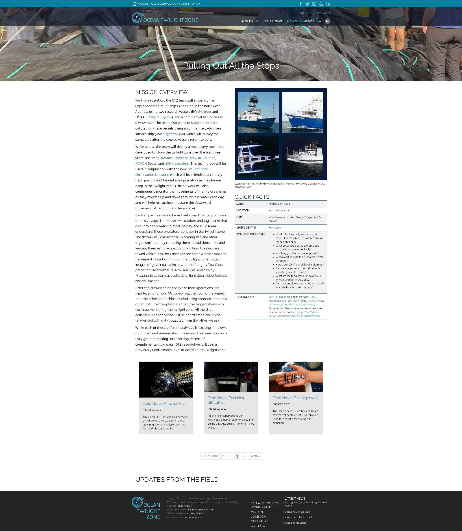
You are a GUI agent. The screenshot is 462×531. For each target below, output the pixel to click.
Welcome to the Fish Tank (299, 517)
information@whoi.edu (200, 509)
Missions (292, 20)
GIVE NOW (258, 526)
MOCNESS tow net (279, 296)
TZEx (192, 158)
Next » (255, 456)
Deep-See (181, 158)
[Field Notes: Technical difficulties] (231, 376)
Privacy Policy (184, 505)
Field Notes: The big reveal (295, 398)
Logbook (308, 20)
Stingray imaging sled (301, 304)
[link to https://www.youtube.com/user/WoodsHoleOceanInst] (321, 3)
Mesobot (166, 158)
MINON (141, 163)
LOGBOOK (258, 516)
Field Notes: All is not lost (164, 403)
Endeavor (204, 111)
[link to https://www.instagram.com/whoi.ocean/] (314, 3)
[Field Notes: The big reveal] (296, 376)
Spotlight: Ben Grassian (297, 511)
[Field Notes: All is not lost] (166, 379)
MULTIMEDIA (260, 521)
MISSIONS (258, 512)
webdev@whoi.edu (195, 513)
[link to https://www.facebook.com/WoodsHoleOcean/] (301, 3)
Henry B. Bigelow (159, 117)
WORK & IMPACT (262, 507)
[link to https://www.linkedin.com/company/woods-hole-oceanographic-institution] (327, 3)
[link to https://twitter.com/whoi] (307, 3)
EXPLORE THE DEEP (265, 502)
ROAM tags (206, 158)
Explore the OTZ (249, 20)
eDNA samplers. (177, 163)
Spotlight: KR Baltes (295, 522)
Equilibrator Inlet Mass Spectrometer (298, 315)
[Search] (327, 21)
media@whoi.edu (192, 517)
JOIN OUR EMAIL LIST (317, 12)
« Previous (210, 456)
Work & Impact (273, 20)
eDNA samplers (278, 304)
